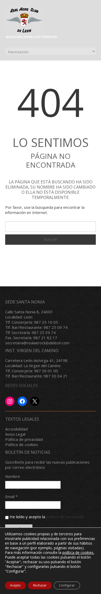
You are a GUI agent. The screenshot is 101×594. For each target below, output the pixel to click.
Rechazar (40, 585)
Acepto (15, 585)
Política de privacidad (24, 439)
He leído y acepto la (46, 516)
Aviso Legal (15, 434)
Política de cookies (21, 444)
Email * (11, 496)
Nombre (12, 476)
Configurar (67, 585)
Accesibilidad (16, 429)
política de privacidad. (65, 516)
